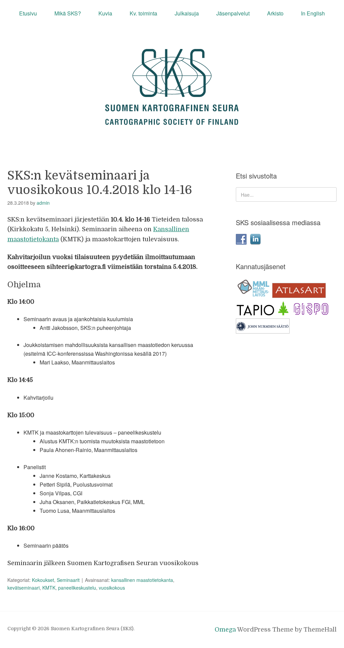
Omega (225, 629)
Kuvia (105, 13)
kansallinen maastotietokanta (142, 580)
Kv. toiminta (143, 13)
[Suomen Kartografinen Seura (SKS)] (172, 119)
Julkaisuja (187, 13)
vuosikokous (112, 587)
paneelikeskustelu (77, 587)
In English (313, 13)
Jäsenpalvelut (233, 13)
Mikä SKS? (67, 13)
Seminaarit (68, 580)
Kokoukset (43, 580)
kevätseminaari (23, 587)
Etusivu (28, 13)
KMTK (48, 587)
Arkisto (275, 13)
